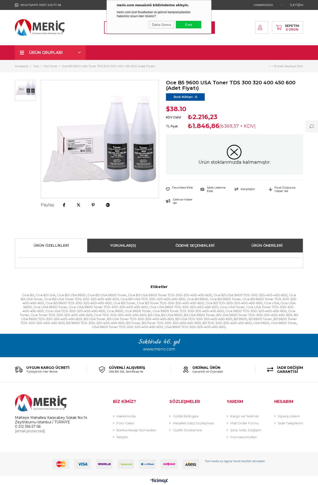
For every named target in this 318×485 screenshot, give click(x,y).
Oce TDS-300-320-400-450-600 (120, 315)
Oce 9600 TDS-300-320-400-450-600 (256, 311)
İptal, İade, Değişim (245, 430)
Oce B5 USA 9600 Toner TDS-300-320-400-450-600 (170, 295)
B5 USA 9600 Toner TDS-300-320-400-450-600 (254, 315)
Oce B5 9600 (197, 299)
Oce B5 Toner (124, 303)
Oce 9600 (115, 311)
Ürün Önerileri (266, 245)
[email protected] (30, 431)
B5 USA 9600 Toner (199, 315)
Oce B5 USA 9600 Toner (106, 295)
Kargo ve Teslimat (244, 416)
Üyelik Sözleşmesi (187, 430)
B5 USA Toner (95, 319)
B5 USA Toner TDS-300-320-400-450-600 (140, 319)
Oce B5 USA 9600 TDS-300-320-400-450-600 (250, 295)
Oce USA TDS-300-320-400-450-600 (75, 311)
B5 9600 (240, 319)
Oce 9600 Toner (138, 311)
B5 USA (154, 315)
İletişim (122, 437)
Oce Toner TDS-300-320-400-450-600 (62, 315)
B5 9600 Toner (260, 319)
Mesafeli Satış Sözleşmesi (193, 423)
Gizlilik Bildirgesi (186, 416)
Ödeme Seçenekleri (194, 245)
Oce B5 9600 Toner (225, 299)
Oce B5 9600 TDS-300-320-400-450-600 (78, 303)
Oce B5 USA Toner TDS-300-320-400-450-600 (81, 299)
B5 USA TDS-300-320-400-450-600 (203, 319)
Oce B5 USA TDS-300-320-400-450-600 (152, 299)
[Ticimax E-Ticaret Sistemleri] (159, 481)
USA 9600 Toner (284, 323)
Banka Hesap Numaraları (136, 430)
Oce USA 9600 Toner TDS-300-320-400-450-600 (108, 307)
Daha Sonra (161, 25)
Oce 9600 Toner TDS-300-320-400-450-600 (188, 311)
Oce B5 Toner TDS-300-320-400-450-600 (170, 303)
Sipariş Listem (289, 416)
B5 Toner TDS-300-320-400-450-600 (171, 323)
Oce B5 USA (45, 295)
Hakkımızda (126, 416)
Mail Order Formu (244, 423)
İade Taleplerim (290, 423)
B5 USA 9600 (171, 315)
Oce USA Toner (232, 307)
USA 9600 (261, 323)
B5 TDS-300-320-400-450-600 (227, 323)
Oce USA (271, 303)
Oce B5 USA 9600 (71, 295)
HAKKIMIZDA (263, 5)
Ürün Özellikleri (51, 245)
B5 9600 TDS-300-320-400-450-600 (95, 323)
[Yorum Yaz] (312, 126)
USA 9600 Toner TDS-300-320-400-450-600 (127, 327)
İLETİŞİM (296, 5)
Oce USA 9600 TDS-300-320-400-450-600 (183, 307)
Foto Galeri (125, 423)
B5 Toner (133, 323)
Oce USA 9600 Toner (50, 307)
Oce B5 (28, 295)
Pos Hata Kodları (243, 437)
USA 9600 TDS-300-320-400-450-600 (195, 327)
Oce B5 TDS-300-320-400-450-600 (234, 303)
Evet (188, 25)
